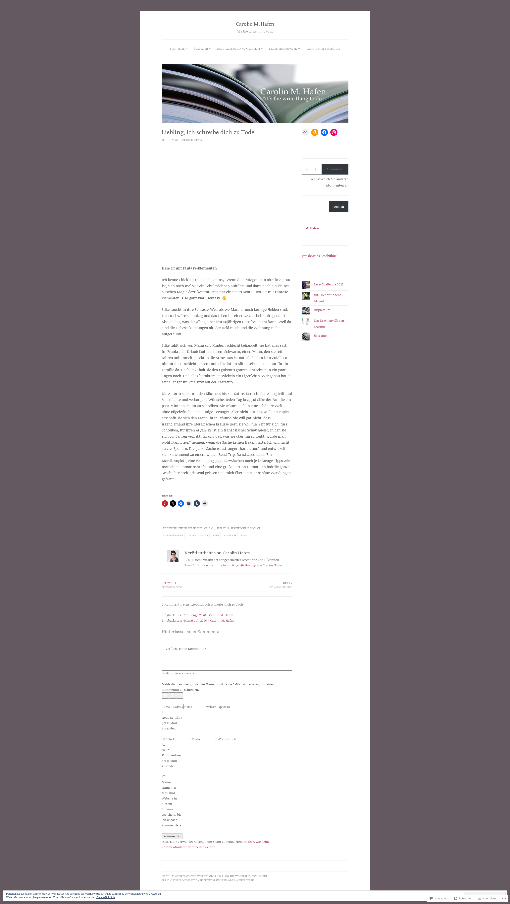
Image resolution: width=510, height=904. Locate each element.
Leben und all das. (201, 528)
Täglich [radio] (197, 739)
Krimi (216, 535)
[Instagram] (333, 132)
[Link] (305, 132)
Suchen (338, 206)
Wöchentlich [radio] (227, 739)
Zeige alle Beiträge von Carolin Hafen (257, 565)
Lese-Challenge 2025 (328, 284)
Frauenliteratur (198, 535)
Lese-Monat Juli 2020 (280, 584)
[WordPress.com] (165, 695)
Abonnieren (335, 169)
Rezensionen (240, 528)
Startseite (177, 48)
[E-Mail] (179, 695)
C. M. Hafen (310, 228)
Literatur (222, 528)
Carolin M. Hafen (255, 24)
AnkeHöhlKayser (173, 535)
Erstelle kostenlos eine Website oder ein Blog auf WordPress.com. (210, 876)
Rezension (230, 535)
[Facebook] (172, 695)
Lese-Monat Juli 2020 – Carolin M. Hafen (205, 620)
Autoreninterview (172, 584)
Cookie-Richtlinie (105, 897)
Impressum (322, 310)
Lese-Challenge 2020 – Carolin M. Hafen (205, 615)
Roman (255, 528)
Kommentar (172, 836)
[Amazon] (314, 132)
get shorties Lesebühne (319, 256)
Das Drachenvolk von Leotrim (238, 48)
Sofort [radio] (170, 739)
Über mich (201, 48)
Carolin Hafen (192, 140)
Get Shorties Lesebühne (323, 48)
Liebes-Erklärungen (283, 48)
